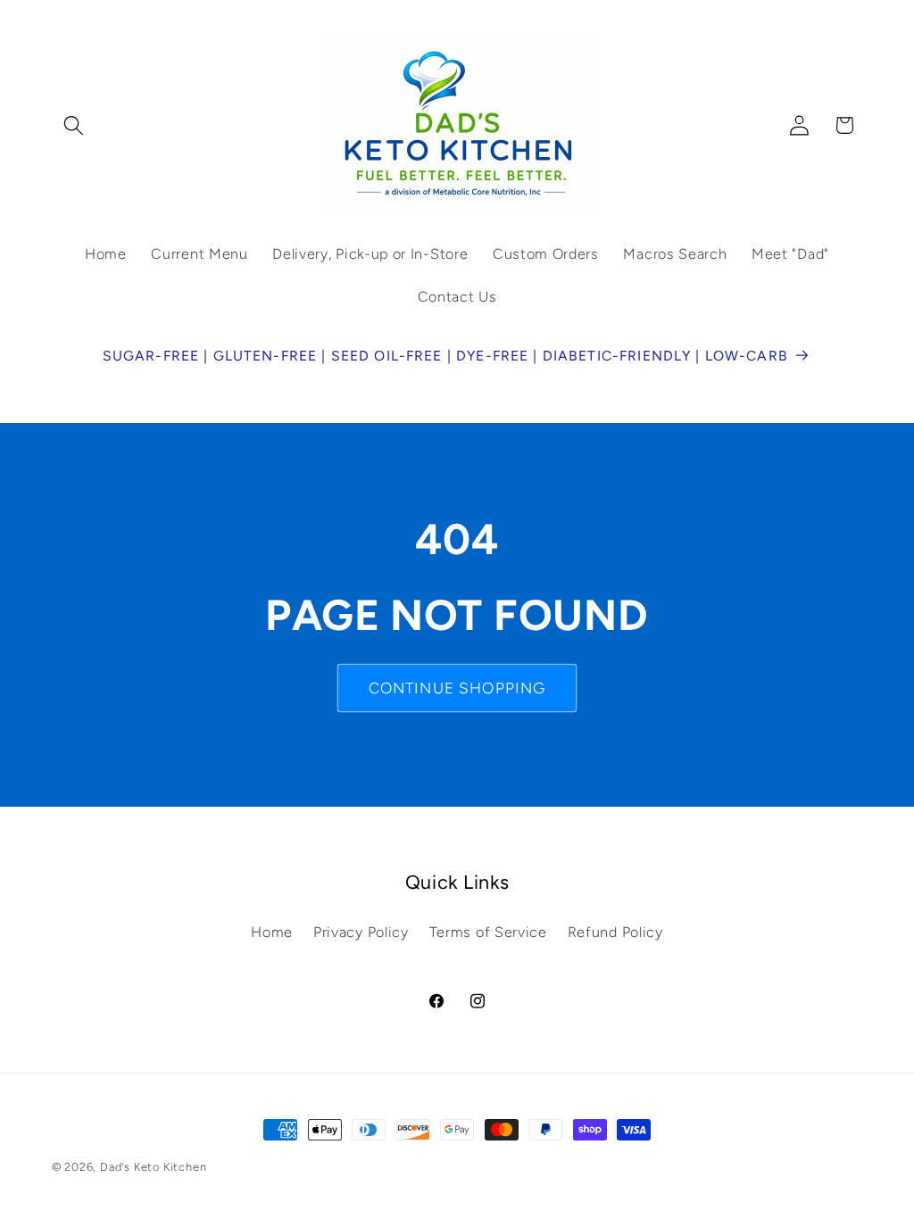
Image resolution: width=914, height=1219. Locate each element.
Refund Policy (615, 932)
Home (272, 932)
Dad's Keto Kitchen (153, 1166)
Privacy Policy (361, 932)
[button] (74, 125)
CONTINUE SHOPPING (457, 688)
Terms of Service (488, 932)
